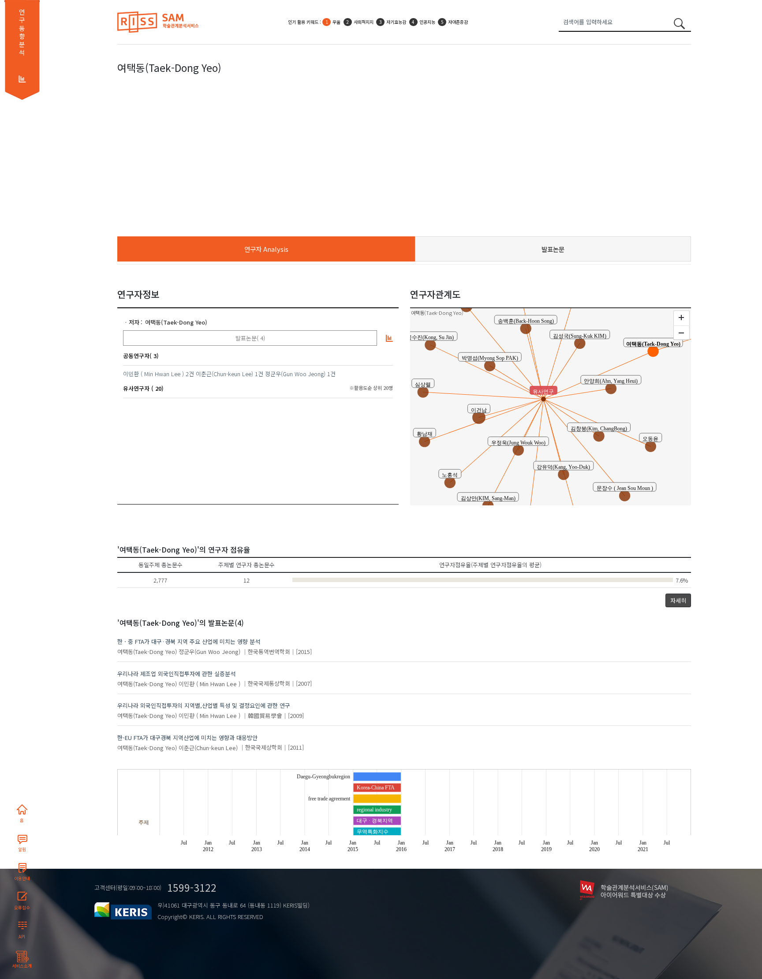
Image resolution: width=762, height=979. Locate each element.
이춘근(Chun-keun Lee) (224, 374)
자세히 (678, 600)
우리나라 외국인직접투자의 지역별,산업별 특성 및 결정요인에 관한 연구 (203, 705)
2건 (190, 374)
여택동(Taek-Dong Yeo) (176, 322)
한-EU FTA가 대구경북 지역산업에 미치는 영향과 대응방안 (187, 737)
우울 (336, 22)
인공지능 (427, 22)
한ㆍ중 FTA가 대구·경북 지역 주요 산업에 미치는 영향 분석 (188, 641)
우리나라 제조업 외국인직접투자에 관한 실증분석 (176, 673)
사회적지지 (364, 22)
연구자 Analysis (266, 249)
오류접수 (22, 907)
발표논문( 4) (250, 338)
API (22, 937)
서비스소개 (22, 966)
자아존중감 (458, 22)
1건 (259, 374)
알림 (22, 849)
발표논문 (553, 249)
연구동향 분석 (22, 32)
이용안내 (22, 878)
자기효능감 (396, 22)
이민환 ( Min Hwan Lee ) (153, 374)
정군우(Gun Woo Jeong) (295, 374)
